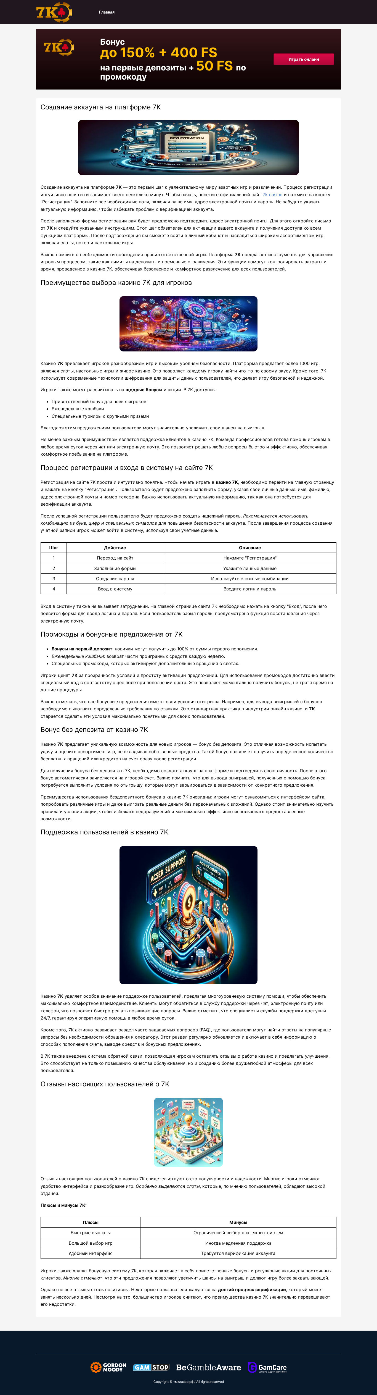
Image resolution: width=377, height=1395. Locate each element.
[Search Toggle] (337, 12)
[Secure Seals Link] (108, 1367)
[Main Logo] (63, 12)
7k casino (273, 194)
